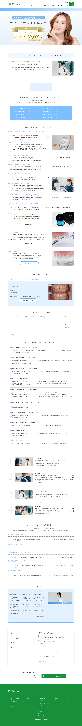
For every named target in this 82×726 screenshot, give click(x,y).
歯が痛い (56, 698)
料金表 (14, 642)
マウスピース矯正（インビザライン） (44, 703)
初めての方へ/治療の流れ (19, 634)
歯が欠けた (57, 704)
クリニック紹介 (14, 696)
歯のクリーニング (41, 715)
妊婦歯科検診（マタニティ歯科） (43, 711)
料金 (12, 703)
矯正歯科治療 (40, 701)
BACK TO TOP (72, 724)
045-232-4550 (64, 2)
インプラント (40, 705)
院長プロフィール (17, 638)
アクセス (57, 2)
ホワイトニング (26, 696)
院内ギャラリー (13, 704)
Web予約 (72, 5)
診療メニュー (40, 696)
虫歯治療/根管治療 (41, 700)
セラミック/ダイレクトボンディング (44, 707)
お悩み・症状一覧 (58, 696)
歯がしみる (57, 700)
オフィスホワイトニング (27, 698)
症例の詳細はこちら (28, 300)
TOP (8, 696)
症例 (67, 697)
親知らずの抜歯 (40, 713)
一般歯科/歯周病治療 (41, 698)
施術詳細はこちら (29, 224)
